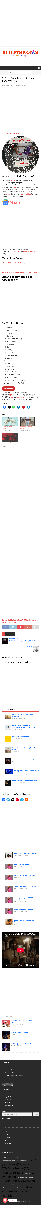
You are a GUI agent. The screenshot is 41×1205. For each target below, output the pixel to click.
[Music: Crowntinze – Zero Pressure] (9, 855)
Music (6, 1126)
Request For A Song (10, 1073)
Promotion (8, 1143)
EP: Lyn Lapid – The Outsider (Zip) (21, 1044)
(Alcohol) (29, 1181)
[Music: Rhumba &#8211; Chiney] (10, 421)
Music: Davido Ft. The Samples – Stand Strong (24, 748)
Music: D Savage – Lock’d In (19, 1032)
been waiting (26, 194)
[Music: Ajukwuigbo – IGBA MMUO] (9, 889)
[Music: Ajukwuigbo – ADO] (9, 866)
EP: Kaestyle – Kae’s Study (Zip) (13, 263)
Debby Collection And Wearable (14, 1075)
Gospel (7, 1135)
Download (8, 388)
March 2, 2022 (15, 1024)
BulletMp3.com (29, 251)
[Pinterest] (17, 799)
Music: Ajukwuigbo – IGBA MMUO (25, 887)
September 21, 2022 (20, 774)
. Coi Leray (31, 1164)
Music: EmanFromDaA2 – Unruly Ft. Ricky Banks (20, 272)
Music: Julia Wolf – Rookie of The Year (24, 781)
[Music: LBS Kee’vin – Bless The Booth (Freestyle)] (8, 716)
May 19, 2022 (16, 751)
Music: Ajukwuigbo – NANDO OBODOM (23, 898)
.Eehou (33, 1160)
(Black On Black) (12, 1181)
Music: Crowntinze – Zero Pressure (25, 853)
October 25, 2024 (19, 924)
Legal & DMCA (9, 1097)
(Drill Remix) (10, 1164)
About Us (7, 1102)
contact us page (22, 397)
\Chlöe (8, 1184)
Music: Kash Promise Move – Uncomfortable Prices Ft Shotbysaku (24, 726)
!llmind (11, 1177)
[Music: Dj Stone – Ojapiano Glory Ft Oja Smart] (9, 922)
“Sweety (23, 1164)
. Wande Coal (27, 1173)
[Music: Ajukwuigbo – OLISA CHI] (9, 877)
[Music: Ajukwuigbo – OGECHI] (9, 911)
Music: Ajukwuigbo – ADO (22, 864)
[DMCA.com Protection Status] (7, 1084)
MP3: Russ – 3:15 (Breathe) (20, 737)
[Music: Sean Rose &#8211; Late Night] (10, 437)
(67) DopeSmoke (13, 1168)
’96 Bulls (18, 1172)
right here (16, 251)
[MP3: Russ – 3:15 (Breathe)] (8, 739)
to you (13, 180)
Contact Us (8, 1100)
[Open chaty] (5, 1200)
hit (15, 187)
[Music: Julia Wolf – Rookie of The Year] (8, 783)
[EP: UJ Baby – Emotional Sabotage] (8, 761)
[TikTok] (12, 799)
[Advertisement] (20, 24)
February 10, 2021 (18, 718)
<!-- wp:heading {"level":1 (22, 1177)
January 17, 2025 (19, 866)
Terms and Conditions (11, 1070)
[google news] (11, 202)
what (8, 194)
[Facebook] (3, 799)
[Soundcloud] (26, 799)
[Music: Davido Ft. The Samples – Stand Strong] (8, 750)
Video (6, 1132)
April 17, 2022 (15, 1045)
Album (7, 1129)
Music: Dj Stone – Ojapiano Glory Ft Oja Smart (25, 921)
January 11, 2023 (17, 729)
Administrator (9, 1094)
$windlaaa (10, 634)
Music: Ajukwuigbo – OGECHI (23, 909)
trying (11, 395)
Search (4, 1111)
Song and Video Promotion (12, 1067)
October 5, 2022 (7, 85)
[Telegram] (22, 799)
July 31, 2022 (16, 761)
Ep (5, 1140)
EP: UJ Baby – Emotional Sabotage (23, 759)
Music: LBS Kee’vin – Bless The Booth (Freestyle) (24, 715)
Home (6, 1123)
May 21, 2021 (16, 738)
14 (26, 718)
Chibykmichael (19, 85)
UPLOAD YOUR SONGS (10, 133)
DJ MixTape (8, 1137)
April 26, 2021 (15, 1034)
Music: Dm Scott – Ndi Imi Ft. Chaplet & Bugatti (23, 1021)
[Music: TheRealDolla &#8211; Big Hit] (27, 421)
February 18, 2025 (19, 855)
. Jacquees (30, 1177)
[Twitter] (8, 799)
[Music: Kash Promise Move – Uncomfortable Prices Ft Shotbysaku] (8, 727)
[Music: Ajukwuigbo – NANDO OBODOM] (9, 900)
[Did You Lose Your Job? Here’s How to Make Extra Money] (9, 771)
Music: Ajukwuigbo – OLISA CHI (24, 875)
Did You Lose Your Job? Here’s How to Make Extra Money (26, 771)
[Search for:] (20, 72)
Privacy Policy (9, 1105)
